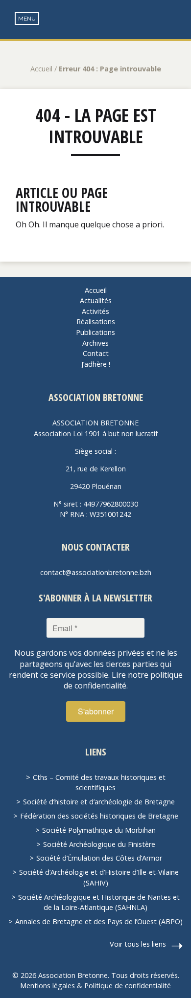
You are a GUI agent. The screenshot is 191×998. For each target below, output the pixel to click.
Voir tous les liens (138, 944)
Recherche (176, 20)
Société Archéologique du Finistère (99, 844)
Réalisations (95, 321)
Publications (95, 332)
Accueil (41, 68)
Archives (95, 343)
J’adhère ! (95, 364)
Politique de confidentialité (127, 985)
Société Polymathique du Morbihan (99, 830)
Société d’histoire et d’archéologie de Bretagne (99, 801)
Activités (95, 311)
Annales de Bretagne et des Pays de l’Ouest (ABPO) (99, 921)
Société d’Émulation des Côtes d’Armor (99, 858)
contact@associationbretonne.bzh (95, 572)
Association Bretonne (95, 29)
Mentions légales (47, 985)
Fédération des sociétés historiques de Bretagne (99, 816)
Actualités (96, 300)
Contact (96, 353)
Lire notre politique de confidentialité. (123, 680)
